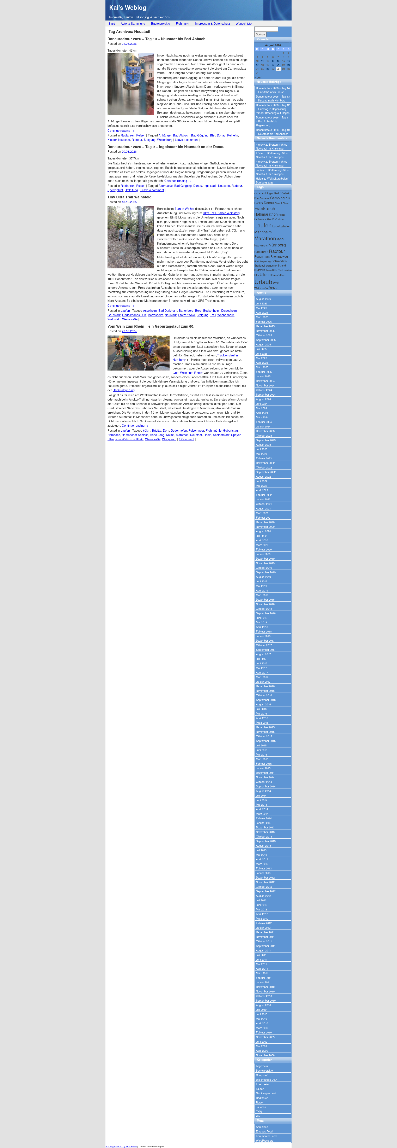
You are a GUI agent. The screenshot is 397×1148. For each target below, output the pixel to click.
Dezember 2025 (265, 326)
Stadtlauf (259, 265)
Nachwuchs (261, 245)
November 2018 (265, 604)
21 (278, 65)
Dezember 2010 (265, 987)
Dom (166, 430)
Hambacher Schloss (135, 434)
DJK (288, 198)
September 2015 (266, 741)
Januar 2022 (263, 499)
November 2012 (265, 882)
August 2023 (263, 445)
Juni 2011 (261, 959)
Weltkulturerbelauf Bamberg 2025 (272, 180)
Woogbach (169, 439)
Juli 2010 (261, 1010)
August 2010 (263, 1005)
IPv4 (269, 219)
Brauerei (264, 198)
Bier (212, 135)
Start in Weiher (184, 208)
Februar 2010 (264, 1032)
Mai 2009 (261, 1046)
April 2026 (262, 312)
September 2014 (266, 786)
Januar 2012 (263, 928)
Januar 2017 (263, 681)
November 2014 (265, 777)
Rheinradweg (279, 256)
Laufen (125, 310)
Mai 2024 (261, 408)
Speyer (235, 434)
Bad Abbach (181, 135)
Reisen (140, 135)
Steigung (149, 139)
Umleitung (131, 190)
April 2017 (262, 672)
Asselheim (150, 310)
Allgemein (262, 1066)
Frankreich (264, 208)
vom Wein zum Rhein (188, 372)
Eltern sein (262, 1084)
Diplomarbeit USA (266, 1080)
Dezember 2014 (265, 773)
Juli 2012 (261, 900)
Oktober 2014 (264, 782)
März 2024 (262, 417)
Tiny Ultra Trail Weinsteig (130, 196)
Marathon (182, 434)
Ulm (256, 275)
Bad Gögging (199, 135)
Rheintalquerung (124, 390)
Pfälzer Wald (186, 315)
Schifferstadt (221, 434)
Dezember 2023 (265, 431)
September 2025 (266, 340)
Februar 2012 (264, 923)
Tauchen (261, 1107)
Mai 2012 (261, 909)
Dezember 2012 (265, 877)
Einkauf (278, 203)
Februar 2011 (264, 978)
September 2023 (266, 440)
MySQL (281, 239)
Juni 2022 (261, 481)
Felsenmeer (196, 430)
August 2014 (263, 791)
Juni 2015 (261, 750)
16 (288, 61)
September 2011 (266, 946)
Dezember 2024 (265, 381)
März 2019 (262, 595)
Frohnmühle (213, 430)
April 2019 (262, 590)
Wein (276, 283)
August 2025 (263, 344)
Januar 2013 (263, 873)
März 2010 (262, 1028)
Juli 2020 (261, 536)
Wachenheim (225, 315)
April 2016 (262, 718)
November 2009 (265, 1037)
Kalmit (170, 434)
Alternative (166, 185)
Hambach (114, 434)
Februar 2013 (264, 868)
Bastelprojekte (160, 23)
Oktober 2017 (264, 645)
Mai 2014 (261, 804)
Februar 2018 (264, 631)
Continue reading (121, 130)
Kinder (281, 219)
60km (146, 430)
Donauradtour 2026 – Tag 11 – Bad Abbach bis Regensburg (273, 121)
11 (262, 61)
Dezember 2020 (265, 522)
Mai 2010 (261, 1019)
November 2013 (265, 832)
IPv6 (274, 219)
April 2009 (262, 1051)
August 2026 (263, 299)
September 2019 (266, 572)
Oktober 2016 (264, 695)
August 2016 (263, 704)
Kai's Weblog (127, 7)
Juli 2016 (261, 709)
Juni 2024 (261, 404)
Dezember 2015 (265, 727)
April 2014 (262, 809)
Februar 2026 (264, 322)
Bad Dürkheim (167, 310)
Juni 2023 (261, 449)
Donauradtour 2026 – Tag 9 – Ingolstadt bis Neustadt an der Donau (166, 146)
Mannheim (263, 231)
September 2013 (266, 841)
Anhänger (165, 135)
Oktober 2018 (264, 609)
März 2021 (262, 513)
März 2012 (262, 918)
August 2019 (263, 577)
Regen (258, 256)
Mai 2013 (261, 855)
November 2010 (265, 991)
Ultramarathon (276, 275)
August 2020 (263, 531)
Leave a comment (186, 139)
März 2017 (262, 677)
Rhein (207, 434)
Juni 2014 (261, 800)
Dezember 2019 (265, 558)
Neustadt (124, 139)
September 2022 (266, 472)
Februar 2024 (264, 422)
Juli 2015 (261, 745)
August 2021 (263, 508)
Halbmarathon (266, 214)
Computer (262, 1075)
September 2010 (266, 1000)
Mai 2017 (261, 668)
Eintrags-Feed (264, 1131)
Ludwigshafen (281, 226)
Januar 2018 (263, 636)
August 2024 (263, 399)
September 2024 (266, 394)
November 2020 (265, 527)
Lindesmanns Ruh (134, 315)
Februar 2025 (264, 372)
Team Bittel (271, 270)
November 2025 (265, 331)
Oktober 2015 (264, 736)
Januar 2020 (263, 554)
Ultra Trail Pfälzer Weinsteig (221, 213)
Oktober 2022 (264, 467)
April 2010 (262, 1023)
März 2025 (262, 367)
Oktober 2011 (264, 941)
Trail (213, 315)
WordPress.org (264, 1140)
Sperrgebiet (115, 190)
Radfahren (128, 135)
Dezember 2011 (265, 932)
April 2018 (262, 627)
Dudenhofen (179, 430)
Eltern (285, 203)
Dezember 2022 (265, 463)
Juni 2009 (261, 1041)
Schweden (279, 260)
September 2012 (266, 891)
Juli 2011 (261, 955)
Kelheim (232, 135)
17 (257, 65)
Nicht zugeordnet (266, 1093)
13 (273, 61)
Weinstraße (130, 319)
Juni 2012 (261, 905)
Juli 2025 (261, 349)
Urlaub (263, 281)
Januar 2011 (263, 982)
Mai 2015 (261, 754)
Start (111, 23)
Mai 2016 (261, 713)
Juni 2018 (261, 618)
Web (258, 1116)
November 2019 (265, 563)
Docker (258, 203)
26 (268, 69)
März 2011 (262, 973)
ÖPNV (273, 288)
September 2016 (266, 700)
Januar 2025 (263, 376)
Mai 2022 (261, 486)
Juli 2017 (261, 659)
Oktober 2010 (264, 996)
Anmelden (262, 1127)
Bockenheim (211, 310)
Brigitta (156, 430)
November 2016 (265, 691)
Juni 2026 (261, 303)
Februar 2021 (264, 517)
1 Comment (186, 439)
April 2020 (262, 540)
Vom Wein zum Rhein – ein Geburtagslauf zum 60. (151, 326)
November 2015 (265, 732)
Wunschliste (244, 23)
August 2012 (263, 896)
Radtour (137, 139)
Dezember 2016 (265, 686)
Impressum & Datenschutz (212, 23)
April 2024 (262, 413)
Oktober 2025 (264, 335)
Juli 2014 (261, 795)
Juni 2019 (261, 581)
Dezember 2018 (265, 599)
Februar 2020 (264, 549)
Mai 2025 (261, 358)
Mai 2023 (261, 454)
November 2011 (265, 937)
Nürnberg (277, 245)
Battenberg (186, 310)
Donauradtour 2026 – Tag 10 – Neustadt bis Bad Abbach (157, 38)
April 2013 (262, 859)
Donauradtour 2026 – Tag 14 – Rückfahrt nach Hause (273, 90)
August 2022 (263, 476)
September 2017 (266, 650)
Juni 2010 (261, 1014)
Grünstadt (114, 315)
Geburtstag (230, 430)
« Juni (258, 77)
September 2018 (266, 613)
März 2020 (262, 545)
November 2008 (265, 1055)
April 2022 (262, 490)
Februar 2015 (264, 763)
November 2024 (265, 385)
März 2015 (262, 759)
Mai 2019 (261, 586)
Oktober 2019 (264, 568)
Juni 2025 (261, 353)
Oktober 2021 (264, 504)
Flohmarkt (182, 23)
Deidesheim (229, 310)
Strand (282, 265)
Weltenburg (164, 139)
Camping (277, 197)
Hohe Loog (157, 434)
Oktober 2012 (264, 886)
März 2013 (262, 864)
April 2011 (262, 969)
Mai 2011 (261, 964)
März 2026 (262, 317)
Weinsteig (114, 319)
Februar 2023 (264, 458)
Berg (198, 310)
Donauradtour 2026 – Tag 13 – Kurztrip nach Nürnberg (273, 98)
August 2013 (263, 845)
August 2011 (263, 950)
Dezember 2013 (265, 827)
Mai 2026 (261, 308)
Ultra (111, 439)
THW (259, 1111)
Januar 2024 (263, 426)
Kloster (112, 139)
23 (288, 65)
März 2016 (262, 722)
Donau (221, 135)
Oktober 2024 (264, 390)
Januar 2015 (263, 768)
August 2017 (263, 654)
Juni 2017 (261, 663)
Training (287, 270)
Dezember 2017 (265, 640)
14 (278, 61)
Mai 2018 (261, 622)
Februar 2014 (264, 818)
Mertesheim (155, 315)
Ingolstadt (210, 185)
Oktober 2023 (264, 435)
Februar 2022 (264, 495)
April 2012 (262, 914)
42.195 (257, 193)
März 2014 (262, 814)
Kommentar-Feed (266, 1136)
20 (273, 65)
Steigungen (271, 265)
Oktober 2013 (264, 836)
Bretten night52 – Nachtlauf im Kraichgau (272, 146)
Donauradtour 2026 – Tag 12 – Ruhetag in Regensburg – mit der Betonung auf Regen (273, 109)
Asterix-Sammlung (133, 23)
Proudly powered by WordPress (121, 1146)
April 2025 (262, 363)
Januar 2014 (263, 823)
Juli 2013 (261, 850)
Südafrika (259, 270)
